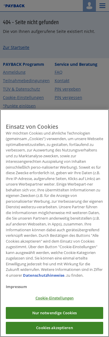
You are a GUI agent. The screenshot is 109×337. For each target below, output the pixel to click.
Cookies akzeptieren (54, 327)
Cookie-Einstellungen (54, 298)
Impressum (16, 286)
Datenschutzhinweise (44, 275)
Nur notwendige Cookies (54, 312)
